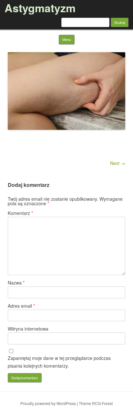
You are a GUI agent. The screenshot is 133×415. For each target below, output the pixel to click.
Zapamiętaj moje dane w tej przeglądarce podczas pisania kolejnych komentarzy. (59, 362)
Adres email (21, 306)
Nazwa (16, 282)
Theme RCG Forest (96, 403)
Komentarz (20, 213)
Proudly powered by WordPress (48, 403)
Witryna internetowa (28, 328)
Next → (117, 163)
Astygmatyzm (40, 7)
